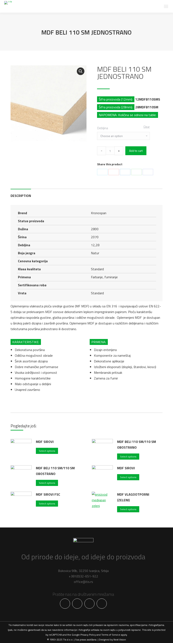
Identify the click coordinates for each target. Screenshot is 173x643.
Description (21, 195)
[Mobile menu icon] (166, 6)
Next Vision (120, 640)
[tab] (21, 194)
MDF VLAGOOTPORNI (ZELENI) (133, 497)
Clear (146, 126)
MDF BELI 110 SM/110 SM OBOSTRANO (136, 444)
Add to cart (136, 150)
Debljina (102, 127)
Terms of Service (110, 635)
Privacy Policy (88, 635)
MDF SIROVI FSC (48, 494)
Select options (47, 451)
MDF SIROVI (45, 441)
